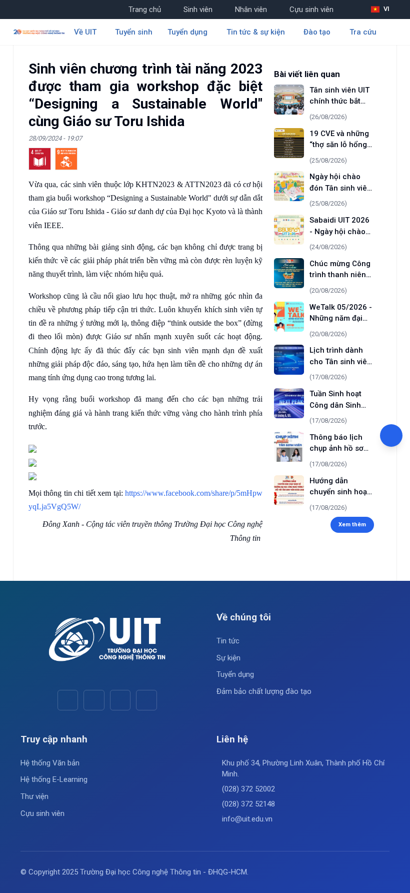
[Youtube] (94, 700)
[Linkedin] (146, 700)
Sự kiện (228, 657)
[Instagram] (120, 700)
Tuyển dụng (235, 674)
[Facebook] (68, 700)
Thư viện (34, 796)
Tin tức (228, 640)
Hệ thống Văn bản (50, 762)
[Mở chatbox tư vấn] (391, 435)
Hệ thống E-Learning (54, 779)
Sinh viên (198, 9)
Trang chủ (144, 9)
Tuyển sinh (133, 32)
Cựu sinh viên (312, 9)
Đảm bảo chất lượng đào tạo (264, 691)
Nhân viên (251, 9)
